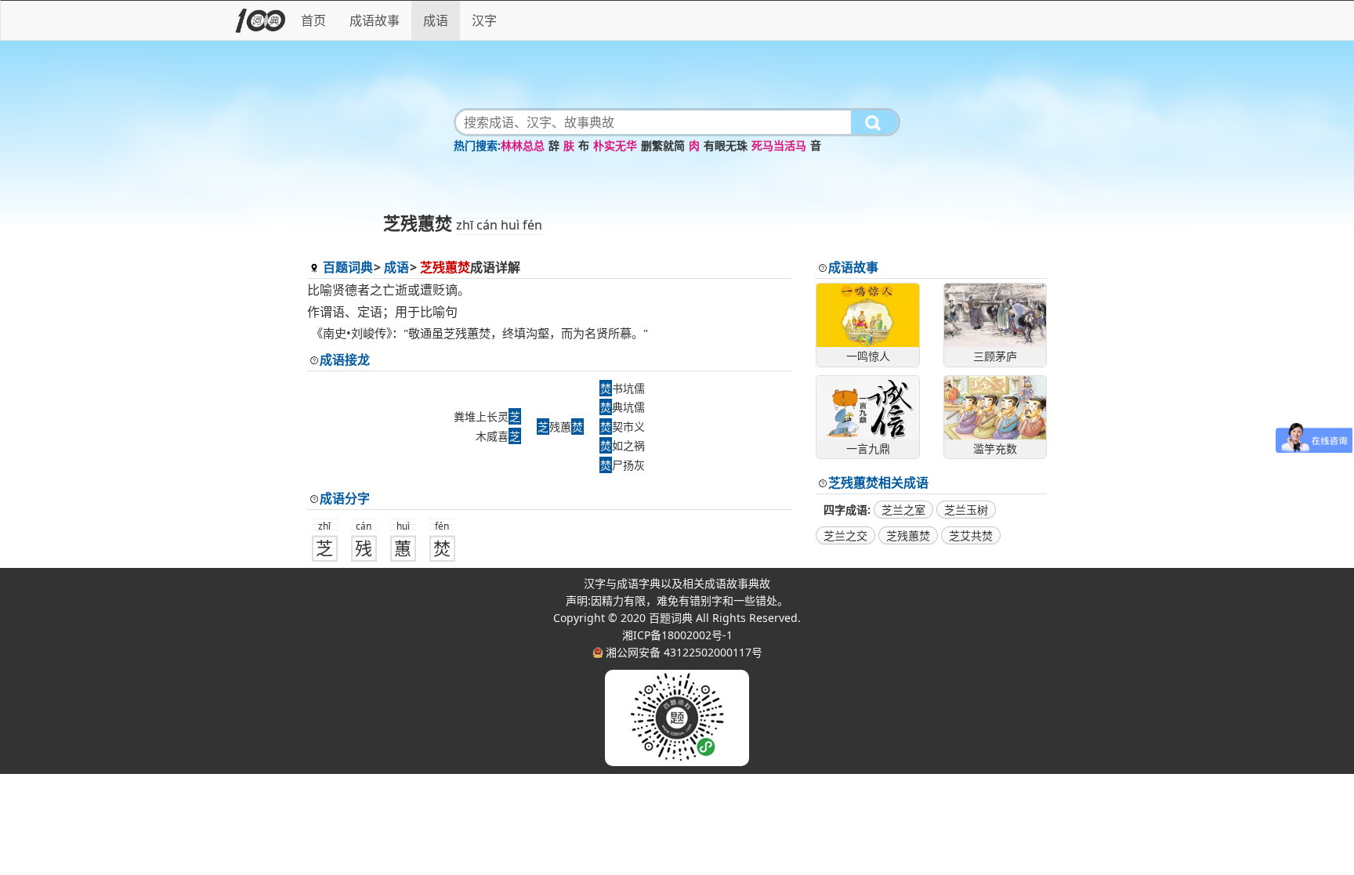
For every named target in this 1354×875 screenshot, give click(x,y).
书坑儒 (622, 388)
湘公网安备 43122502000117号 (684, 652)
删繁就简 (663, 145)
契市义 (622, 426)
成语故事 (374, 20)
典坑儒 (622, 407)
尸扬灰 (622, 464)
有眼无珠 (726, 145)
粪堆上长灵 (487, 416)
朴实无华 (615, 145)
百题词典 (348, 267)
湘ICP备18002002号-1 (677, 634)
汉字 (484, 20)
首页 (313, 20)
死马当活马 (778, 145)
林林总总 (523, 145)
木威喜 (498, 435)
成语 (435, 20)
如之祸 (622, 445)
